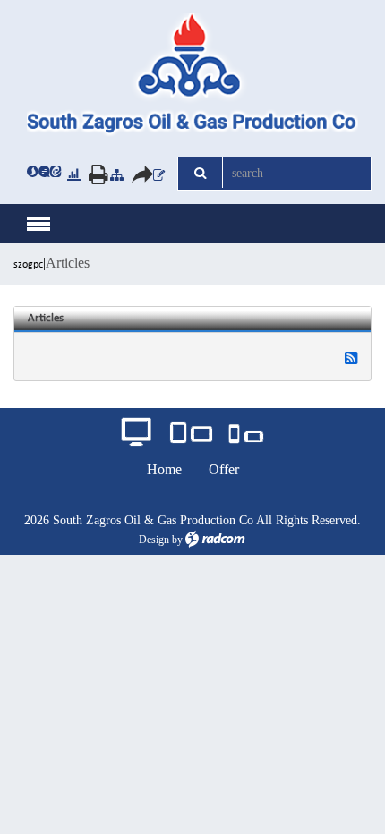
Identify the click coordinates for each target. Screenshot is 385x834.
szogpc (28, 265)
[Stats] (74, 174)
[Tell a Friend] (136, 174)
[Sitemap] (117, 174)
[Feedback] (159, 174)
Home (164, 469)
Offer (224, 469)
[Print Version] (93, 174)
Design (154, 539)
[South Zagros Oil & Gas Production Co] (192, 75)
